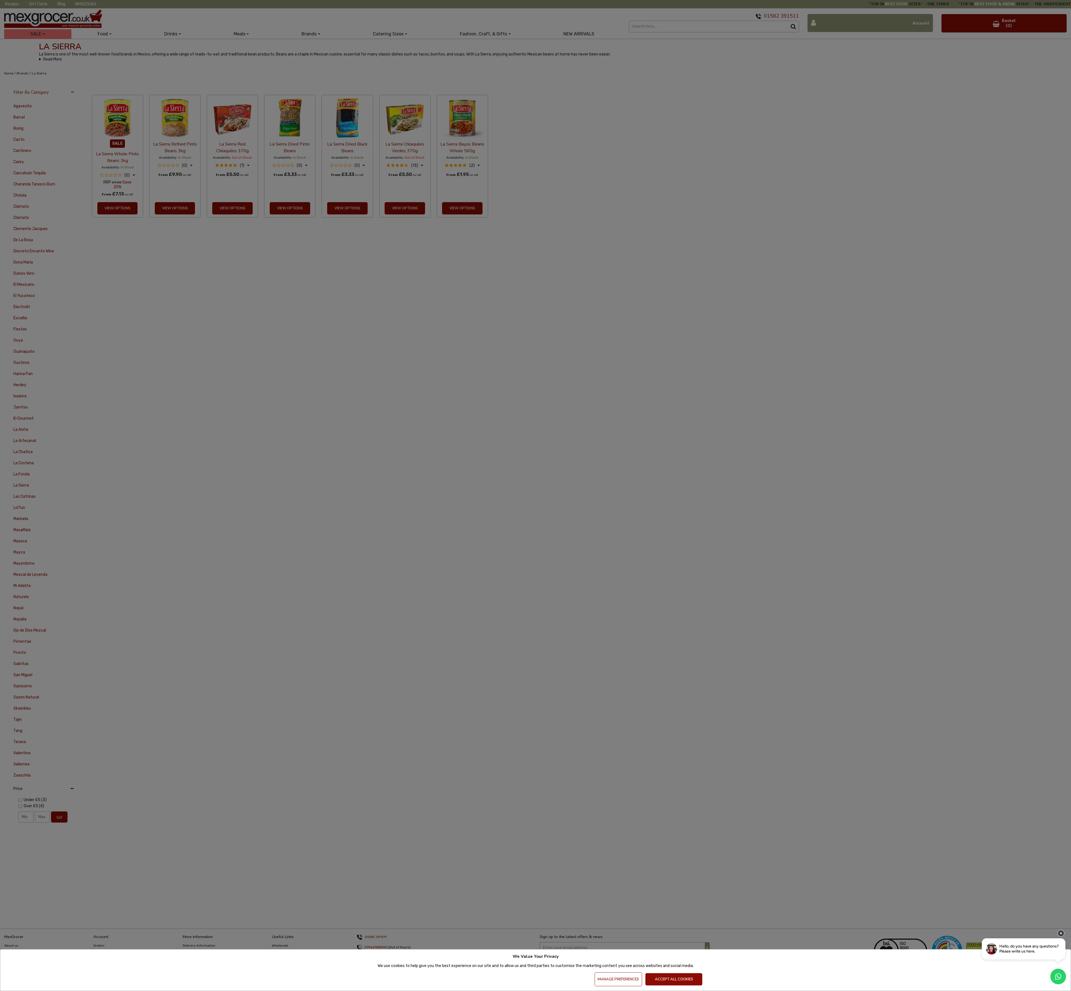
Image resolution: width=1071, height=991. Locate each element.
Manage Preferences (618, 979)
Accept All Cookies (674, 979)
